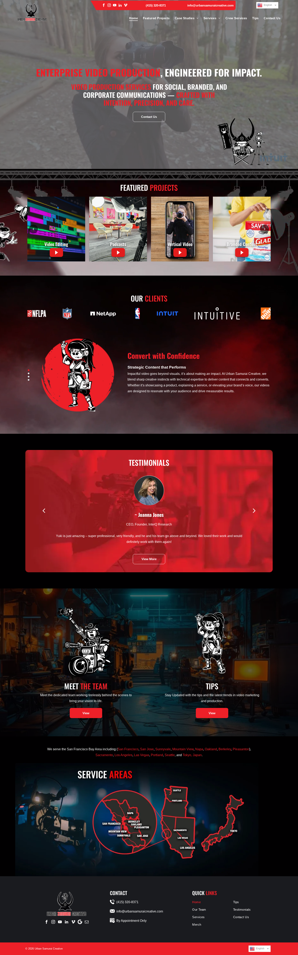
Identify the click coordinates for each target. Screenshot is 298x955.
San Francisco (128, 749)
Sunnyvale (163, 749)
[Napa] (129, 813)
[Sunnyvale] (127, 835)
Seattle (170, 755)
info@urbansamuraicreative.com (210, 5)
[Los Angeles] (180, 848)
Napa (199, 749)
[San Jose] (140, 836)
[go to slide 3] (28, 376)
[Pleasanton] (134, 827)
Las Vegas (141, 755)
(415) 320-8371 (156, 5)
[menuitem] (131, 18)
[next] (254, 510)
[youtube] (114, 5)
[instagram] (109, 5)
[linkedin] (120, 5)
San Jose (147, 749)
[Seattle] (178, 790)
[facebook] (103, 5)
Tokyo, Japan (192, 755)
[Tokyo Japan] (231, 831)
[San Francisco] (110, 823)
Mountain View (183, 749)
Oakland (211, 749)
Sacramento (104, 755)
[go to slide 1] (28, 370)
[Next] (264, 229)
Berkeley (225, 749)
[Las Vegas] (180, 838)
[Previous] (33, 229)
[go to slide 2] (28, 373)
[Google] (80, 922)
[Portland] (178, 800)
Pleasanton (241, 749)
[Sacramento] (180, 830)
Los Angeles (123, 755)
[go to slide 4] (28, 380)
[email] (86, 922)
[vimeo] (125, 5)
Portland (157, 755)
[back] (43, 510)
